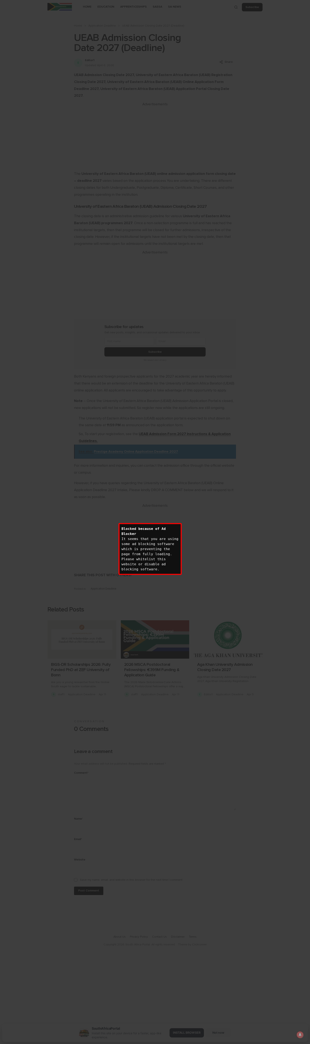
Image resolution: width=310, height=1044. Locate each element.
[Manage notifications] (300, 1034)
